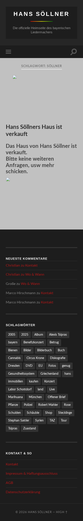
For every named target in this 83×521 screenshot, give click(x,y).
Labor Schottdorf (20, 389)
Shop (48, 412)
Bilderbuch (44, 350)
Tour (64, 420)
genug (66, 365)
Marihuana (15, 397)
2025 (24, 334)
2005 (11, 334)
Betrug (54, 342)
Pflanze (13, 404)
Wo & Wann (34, 274)
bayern (12, 342)
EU (40, 365)
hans (67, 373)
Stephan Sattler (18, 420)
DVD (29, 365)
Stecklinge (65, 412)
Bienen (12, 350)
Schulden (14, 412)
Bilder (27, 350)
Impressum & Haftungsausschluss (32, 473)
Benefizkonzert (33, 342)
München (35, 397)
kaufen (33, 381)
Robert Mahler (48, 404)
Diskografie (57, 358)
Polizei (28, 404)
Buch (61, 350)
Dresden (14, 365)
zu (22, 265)
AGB (9, 483)
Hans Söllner (41, 14)
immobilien (15, 381)
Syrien (39, 420)
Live (52, 389)
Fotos (52, 365)
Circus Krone (35, 358)
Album (38, 334)
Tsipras (12, 428)
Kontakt (31, 265)
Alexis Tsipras (58, 334)
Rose (67, 404)
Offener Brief (57, 397)
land (40, 389)
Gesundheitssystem (21, 373)
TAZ (52, 420)
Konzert (49, 381)
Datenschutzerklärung (23, 492)
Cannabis (14, 358)
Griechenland (49, 373)
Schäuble (33, 412)
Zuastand (29, 428)
